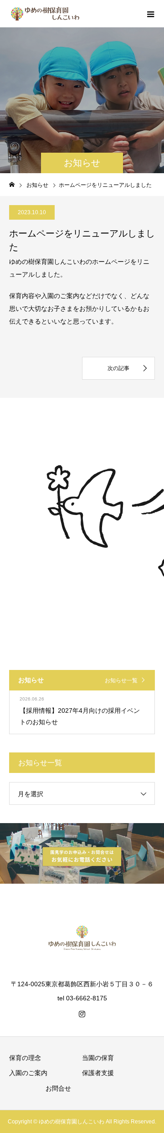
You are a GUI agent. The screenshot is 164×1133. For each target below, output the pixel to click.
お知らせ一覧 (121, 680)
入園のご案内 (28, 1072)
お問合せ (58, 1088)
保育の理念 (25, 1057)
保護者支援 (98, 1072)
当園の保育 (98, 1057)
